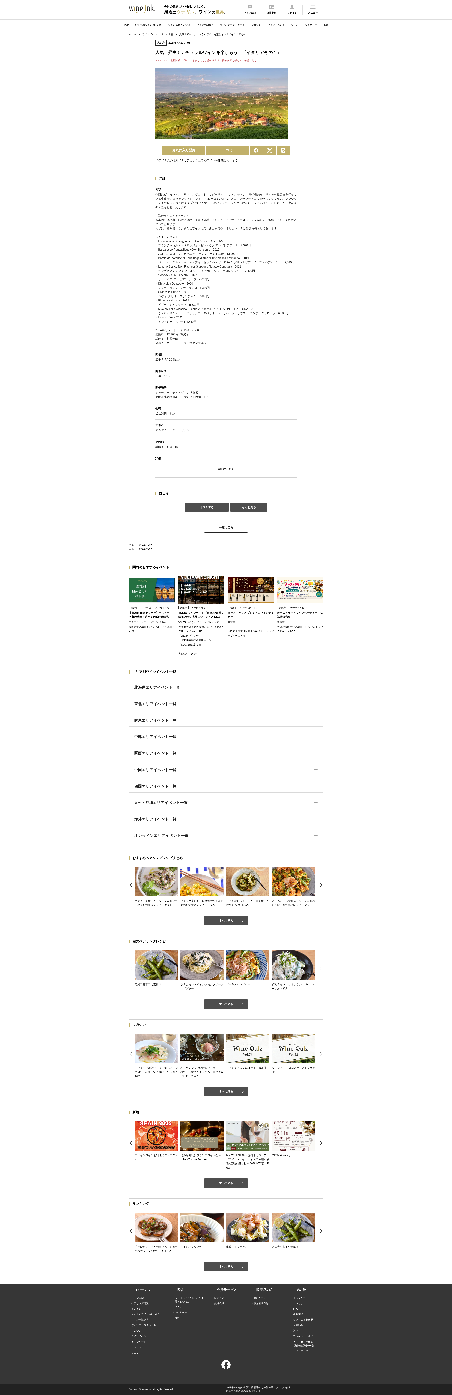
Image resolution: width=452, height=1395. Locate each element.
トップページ (300, 1297)
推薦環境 (298, 1314)
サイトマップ (300, 1351)
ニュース (136, 1347)
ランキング (137, 1308)
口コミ (227, 150)
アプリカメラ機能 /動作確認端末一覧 (303, 1343)
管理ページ (260, 1297)
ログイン (219, 1297)
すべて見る (226, 920)
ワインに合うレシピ (179, 24)
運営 (295, 1330)
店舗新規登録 (261, 1303)
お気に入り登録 (184, 150)
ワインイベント (276, 24)
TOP (126, 24)
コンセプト (299, 1303)
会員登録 (219, 1303)
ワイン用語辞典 (205, 24)
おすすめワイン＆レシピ (145, 1314)
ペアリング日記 (140, 1303)
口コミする (207, 507)
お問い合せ (299, 1325)
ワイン (295, 24)
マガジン (256, 24)
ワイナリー (311, 24)
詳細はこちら (226, 468)
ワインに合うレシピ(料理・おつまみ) (189, 1299)
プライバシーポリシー (305, 1336)
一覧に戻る (226, 527)
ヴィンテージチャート (232, 24)
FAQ (295, 1308)
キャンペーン (138, 1341)
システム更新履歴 (303, 1319)
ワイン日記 (137, 1297)
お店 (326, 24)
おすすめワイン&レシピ (148, 24)
